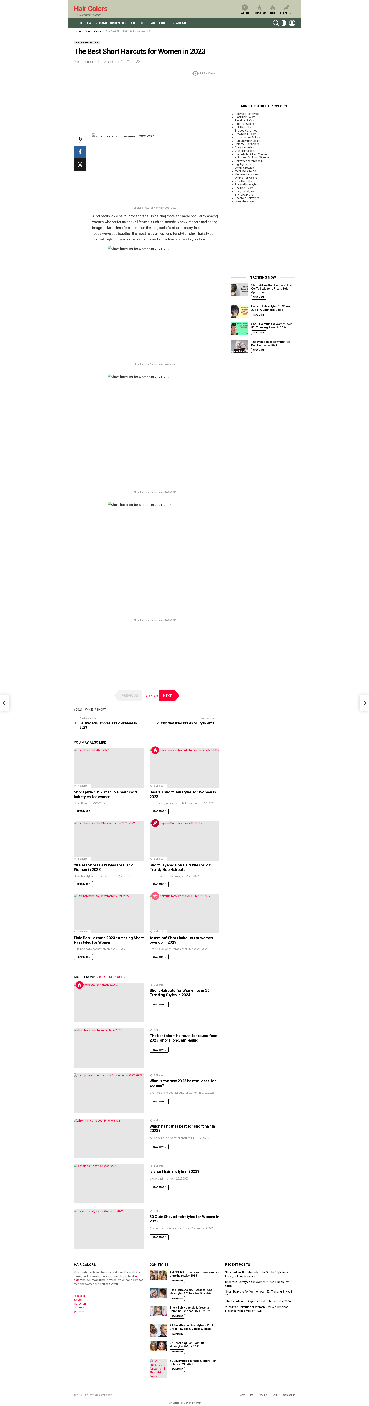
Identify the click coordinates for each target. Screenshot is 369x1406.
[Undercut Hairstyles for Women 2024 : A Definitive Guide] (239, 311)
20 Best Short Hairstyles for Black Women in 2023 (103, 867)
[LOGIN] (292, 23)
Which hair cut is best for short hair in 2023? (182, 1128)
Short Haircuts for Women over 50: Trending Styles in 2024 (180, 992)
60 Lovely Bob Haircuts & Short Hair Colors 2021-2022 (193, 1362)
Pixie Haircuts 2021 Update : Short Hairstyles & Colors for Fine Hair (192, 1291)
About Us (158, 23)
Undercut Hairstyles (247, 197)
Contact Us (177, 23)
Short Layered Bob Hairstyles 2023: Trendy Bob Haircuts (180, 867)
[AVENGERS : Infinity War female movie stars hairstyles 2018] (158, 1275)
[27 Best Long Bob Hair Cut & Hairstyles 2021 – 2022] (158, 1346)
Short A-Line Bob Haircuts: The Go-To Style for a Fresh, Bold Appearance (271, 288)
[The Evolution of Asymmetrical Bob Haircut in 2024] (239, 346)
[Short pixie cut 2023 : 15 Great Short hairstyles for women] (109, 768)
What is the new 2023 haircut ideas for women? (183, 1083)
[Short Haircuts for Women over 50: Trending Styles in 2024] (109, 1002)
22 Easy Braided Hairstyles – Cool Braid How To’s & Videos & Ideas (191, 1327)
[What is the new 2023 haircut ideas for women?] (109, 1093)
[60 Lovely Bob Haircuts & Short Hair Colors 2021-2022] (158, 1368)
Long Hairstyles (244, 167)
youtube (79, 1311)
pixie (89, 709)
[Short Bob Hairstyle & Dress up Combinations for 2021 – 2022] (158, 1311)
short (101, 709)
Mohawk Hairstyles (246, 174)
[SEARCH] (276, 23)
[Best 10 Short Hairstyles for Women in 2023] (184, 768)
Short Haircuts (110, 977)
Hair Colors (90, 8)
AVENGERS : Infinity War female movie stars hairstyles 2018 (194, 1273)
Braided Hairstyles (246, 130)
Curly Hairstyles (244, 147)
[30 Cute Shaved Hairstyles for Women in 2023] (109, 1229)
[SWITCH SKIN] (284, 23)
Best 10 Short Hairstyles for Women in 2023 (183, 794)
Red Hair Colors (244, 187)
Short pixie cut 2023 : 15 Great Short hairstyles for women (105, 794)
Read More (83, 811)
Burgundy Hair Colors (247, 140)
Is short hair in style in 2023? (174, 1171)
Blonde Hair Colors (246, 120)
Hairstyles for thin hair (248, 161)
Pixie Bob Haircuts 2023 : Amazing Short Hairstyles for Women (109, 940)
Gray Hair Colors (244, 150)
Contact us (289, 1394)
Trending (286, 13)
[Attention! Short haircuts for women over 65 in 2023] (184, 913)
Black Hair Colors (245, 117)
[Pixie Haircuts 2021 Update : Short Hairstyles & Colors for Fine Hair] (158, 1293)
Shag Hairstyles (244, 191)
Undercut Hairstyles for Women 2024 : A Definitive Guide (271, 308)
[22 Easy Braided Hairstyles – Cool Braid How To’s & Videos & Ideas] (158, 1330)
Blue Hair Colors (244, 123)
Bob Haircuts (243, 127)
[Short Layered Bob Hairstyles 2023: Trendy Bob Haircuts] (184, 841)
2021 (79, 709)
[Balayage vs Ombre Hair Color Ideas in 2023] (4, 703)
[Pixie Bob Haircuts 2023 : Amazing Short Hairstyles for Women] (109, 913)
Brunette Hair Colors (247, 137)
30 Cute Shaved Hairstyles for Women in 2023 (184, 1219)
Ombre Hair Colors (246, 177)
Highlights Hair (244, 164)
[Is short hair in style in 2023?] (109, 1183)
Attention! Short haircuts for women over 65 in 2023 (181, 940)
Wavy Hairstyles (244, 201)
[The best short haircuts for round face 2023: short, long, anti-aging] (109, 1048)
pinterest (79, 1307)
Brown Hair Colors (246, 134)
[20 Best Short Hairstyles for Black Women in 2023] (109, 841)
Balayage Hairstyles (247, 113)
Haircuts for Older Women (251, 154)
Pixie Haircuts (243, 181)
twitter (78, 1299)
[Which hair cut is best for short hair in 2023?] (109, 1138)
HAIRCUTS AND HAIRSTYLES (105, 23)
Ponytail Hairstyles (246, 184)
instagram (80, 1303)
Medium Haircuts (245, 171)
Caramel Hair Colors (247, 144)
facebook (80, 1295)
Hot (273, 13)
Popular (259, 13)
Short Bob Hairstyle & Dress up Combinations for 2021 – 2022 (190, 1309)
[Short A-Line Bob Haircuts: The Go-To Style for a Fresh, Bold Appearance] (239, 289)
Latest (244, 13)
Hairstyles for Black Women (252, 157)
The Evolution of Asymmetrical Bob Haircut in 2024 (271, 343)
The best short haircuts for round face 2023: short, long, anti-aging (183, 1038)
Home (79, 23)
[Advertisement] (146, 106)
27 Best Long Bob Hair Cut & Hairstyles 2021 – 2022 (188, 1344)
